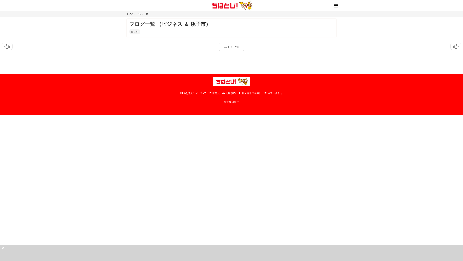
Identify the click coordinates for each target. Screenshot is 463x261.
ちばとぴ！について (194, 93)
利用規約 (230, 93)
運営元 (215, 93)
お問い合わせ (275, 93)
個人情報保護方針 (251, 93)
